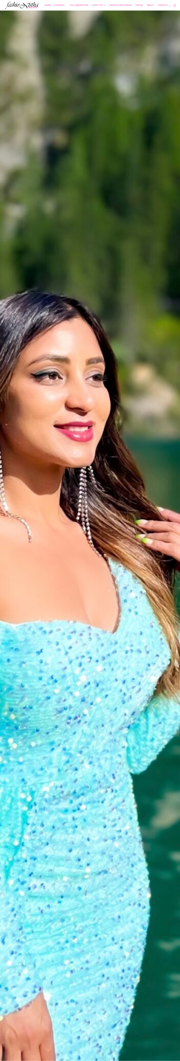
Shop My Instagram (120, 5)
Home (47, 5)
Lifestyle (97, 5)
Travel (139, 5)
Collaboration (79, 5)
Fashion (59, 5)
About (150, 5)
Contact (163, 5)
